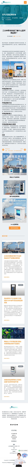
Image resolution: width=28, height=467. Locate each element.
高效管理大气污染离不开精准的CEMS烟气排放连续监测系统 (13, 300)
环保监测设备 (14, 437)
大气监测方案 (14, 433)
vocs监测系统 (14, 224)
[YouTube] (17, 424)
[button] (14, 228)
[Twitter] (13, 424)
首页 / (2, 26)
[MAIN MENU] (25, 2)
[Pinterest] (15, 424)
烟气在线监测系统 (14, 196)
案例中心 (14, 435)
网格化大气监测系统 (14, 177)
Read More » (7, 277)
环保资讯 (14, 438)
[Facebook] (11, 424)
